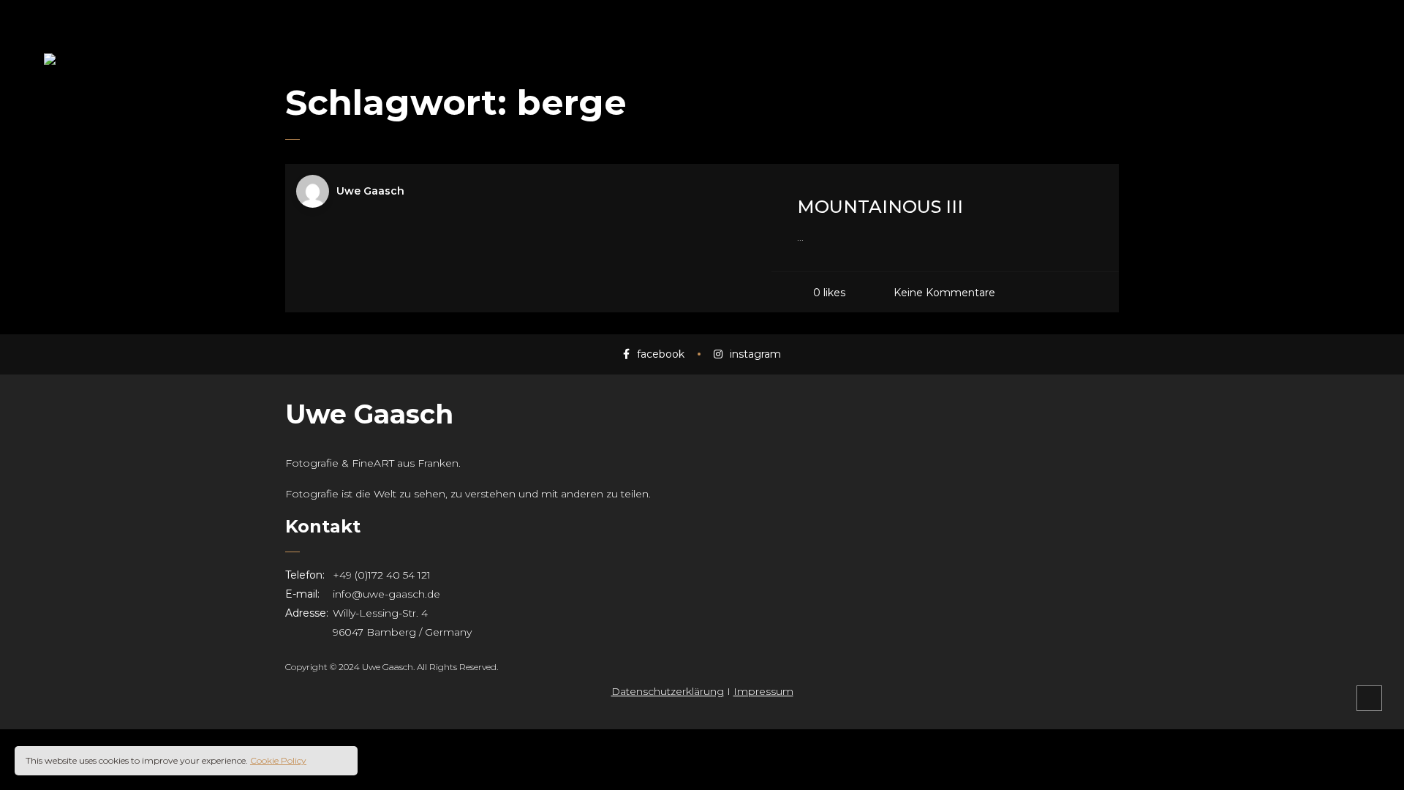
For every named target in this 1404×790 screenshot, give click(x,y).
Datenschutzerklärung (667, 691)
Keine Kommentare (944, 291)
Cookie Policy (278, 760)
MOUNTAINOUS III (880, 206)
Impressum (763, 691)
